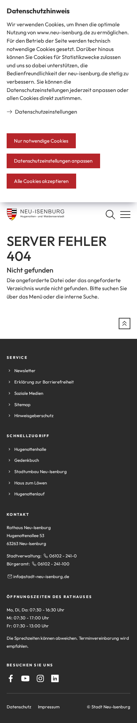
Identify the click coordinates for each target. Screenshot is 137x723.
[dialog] (68, 101)
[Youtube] (25, 678)
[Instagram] (40, 678)
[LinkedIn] (55, 678)
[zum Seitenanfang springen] (124, 324)
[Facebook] (11, 678)
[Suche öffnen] (110, 214)
